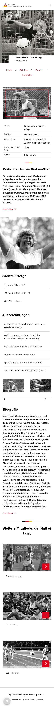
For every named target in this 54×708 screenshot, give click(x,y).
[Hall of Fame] (17, 5)
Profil (9, 70)
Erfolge (24, 70)
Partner (40, 699)
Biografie (27, 75)
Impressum (16, 699)
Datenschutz (28, 699)
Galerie (39, 70)
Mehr (46, 566)
